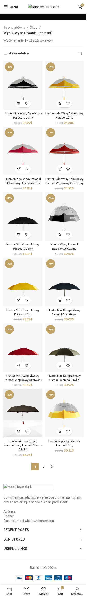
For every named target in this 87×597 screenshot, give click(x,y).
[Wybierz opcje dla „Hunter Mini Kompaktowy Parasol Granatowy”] (60, 300)
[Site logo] (43, 6)
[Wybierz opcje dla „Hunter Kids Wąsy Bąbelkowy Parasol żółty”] (60, 103)
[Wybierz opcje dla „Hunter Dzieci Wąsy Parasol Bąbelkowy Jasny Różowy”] (19, 169)
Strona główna (14, 27)
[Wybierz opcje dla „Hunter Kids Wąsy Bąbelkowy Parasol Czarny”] (19, 103)
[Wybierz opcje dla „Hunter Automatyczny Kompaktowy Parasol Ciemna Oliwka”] (19, 431)
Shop (33, 27)
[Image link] (27, 487)
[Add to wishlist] (27, 103)
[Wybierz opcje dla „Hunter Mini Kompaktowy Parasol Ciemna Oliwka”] (60, 366)
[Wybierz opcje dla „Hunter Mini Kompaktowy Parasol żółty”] (19, 300)
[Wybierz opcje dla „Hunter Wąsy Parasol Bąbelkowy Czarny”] (60, 235)
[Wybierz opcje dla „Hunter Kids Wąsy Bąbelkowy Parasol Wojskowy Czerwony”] (60, 169)
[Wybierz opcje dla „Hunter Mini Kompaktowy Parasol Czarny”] (19, 235)
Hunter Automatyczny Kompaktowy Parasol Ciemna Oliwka (23, 445)
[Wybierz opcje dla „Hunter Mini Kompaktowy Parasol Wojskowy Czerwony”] (19, 366)
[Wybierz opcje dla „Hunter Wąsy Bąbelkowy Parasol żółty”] (60, 431)
